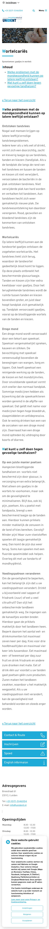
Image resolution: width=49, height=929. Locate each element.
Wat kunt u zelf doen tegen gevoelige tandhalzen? (24, 84)
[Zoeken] (34, 10)
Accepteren (27, 921)
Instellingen (27, 908)
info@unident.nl (18, 805)
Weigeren (27, 914)
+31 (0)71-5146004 (16, 801)
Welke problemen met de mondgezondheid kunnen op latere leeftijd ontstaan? (25, 76)
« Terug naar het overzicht (18, 100)
